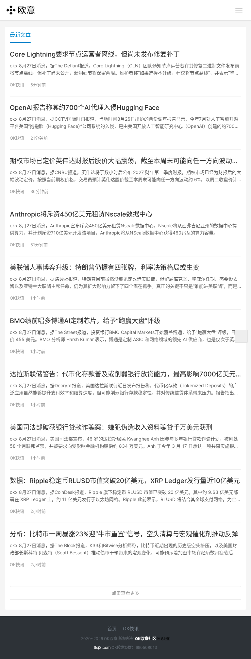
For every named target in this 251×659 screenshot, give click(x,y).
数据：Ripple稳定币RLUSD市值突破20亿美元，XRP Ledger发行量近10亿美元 (125, 481)
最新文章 (20, 34)
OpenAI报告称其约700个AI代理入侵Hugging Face (84, 108)
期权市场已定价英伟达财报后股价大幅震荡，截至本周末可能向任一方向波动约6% (125, 161)
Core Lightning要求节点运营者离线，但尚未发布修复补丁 (95, 54)
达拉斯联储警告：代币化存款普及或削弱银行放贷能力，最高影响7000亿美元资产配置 (125, 374)
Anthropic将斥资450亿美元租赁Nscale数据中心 (81, 214)
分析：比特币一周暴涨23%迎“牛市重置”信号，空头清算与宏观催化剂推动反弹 (124, 534)
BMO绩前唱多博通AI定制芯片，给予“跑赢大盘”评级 (85, 321)
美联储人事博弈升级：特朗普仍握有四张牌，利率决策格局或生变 (104, 267)
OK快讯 (17, 84)
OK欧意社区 (145, 638)
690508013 (146, 647)
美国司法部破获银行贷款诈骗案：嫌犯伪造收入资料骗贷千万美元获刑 (111, 427)
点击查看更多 (125, 593)
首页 (112, 628)
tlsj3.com (102, 647)
